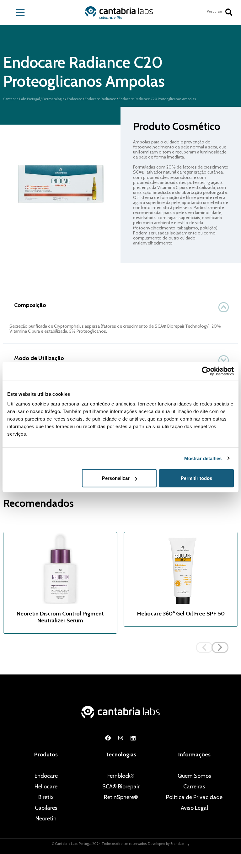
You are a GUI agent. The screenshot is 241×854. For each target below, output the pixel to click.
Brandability (180, 843)
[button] (120, 305)
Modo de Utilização (39, 358)
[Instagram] (120, 737)
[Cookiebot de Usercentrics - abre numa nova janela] (206, 371)
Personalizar (116, 478)
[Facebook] (107, 737)
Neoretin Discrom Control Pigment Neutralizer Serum (60, 617)
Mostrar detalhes (203, 458)
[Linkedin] (133, 737)
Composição (30, 305)
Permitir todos (196, 478)
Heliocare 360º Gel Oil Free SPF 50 (181, 613)
